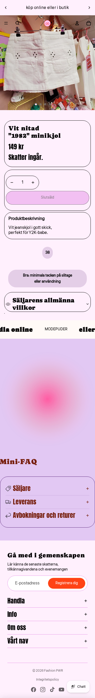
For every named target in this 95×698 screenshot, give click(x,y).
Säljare (22, 488)
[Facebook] (33, 689)
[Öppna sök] (17, 23)
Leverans (24, 502)
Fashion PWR (53, 670)
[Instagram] (43, 689)
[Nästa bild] (89, 7)
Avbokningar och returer (44, 515)
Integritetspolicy (47, 679)
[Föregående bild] (6, 7)
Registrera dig (66, 583)
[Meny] (6, 23)
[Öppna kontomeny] (77, 23)
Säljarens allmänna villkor (43, 304)
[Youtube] (61, 689)
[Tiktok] (52, 689)
